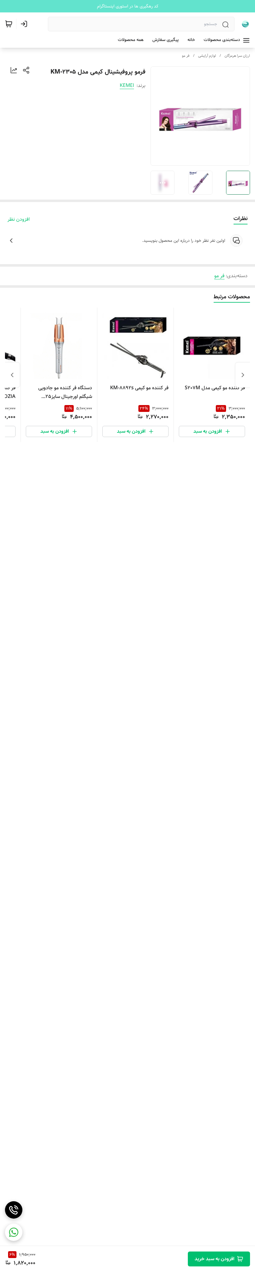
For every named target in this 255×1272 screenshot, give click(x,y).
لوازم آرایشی (207, 56)
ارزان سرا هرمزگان (237, 56)
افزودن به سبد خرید (214, 1259)
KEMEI (127, 85)
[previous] (242, 375)
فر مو (185, 56)
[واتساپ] (13, 1232)
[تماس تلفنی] (13, 1210)
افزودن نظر (18, 219)
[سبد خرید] (8, 24)
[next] (12, 375)
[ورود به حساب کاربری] (25, 23)
